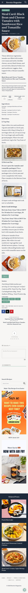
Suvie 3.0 (20, 305)
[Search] (25, 2)
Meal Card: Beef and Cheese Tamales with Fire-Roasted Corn (14, 323)
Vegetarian (6, 301)
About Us (11, 580)
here (13, 89)
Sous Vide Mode (9, 305)
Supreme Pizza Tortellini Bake (14, 319)
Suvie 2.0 (16, 305)
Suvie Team (5, 33)
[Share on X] (7, 311)
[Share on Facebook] (3, 311)
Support (18, 580)
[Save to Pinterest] (11, 311)
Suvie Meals (6, 10)
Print (5, 276)
